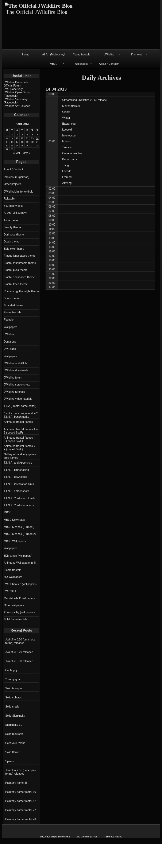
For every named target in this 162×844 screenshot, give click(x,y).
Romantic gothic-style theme (21, 291)
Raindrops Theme (113, 836)
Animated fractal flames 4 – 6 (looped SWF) (21, 439)
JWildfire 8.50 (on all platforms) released (20, 641)
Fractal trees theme (16, 284)
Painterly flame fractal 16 (20, 791)
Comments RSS (89, 836)
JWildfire (109, 54)
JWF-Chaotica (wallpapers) (20, 584)
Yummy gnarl (13, 679)
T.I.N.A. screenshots (16, 491)
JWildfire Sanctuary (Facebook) (16, 101)
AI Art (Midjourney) (53, 54)
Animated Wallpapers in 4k (20, 562)
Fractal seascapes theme (19, 277)
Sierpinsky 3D (13, 724)
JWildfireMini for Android (18, 191)
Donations (10, 341)
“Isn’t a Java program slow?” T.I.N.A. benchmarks (21, 415)
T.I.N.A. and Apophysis (18, 462)
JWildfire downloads (16, 370)
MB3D (53, 64)
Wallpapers (81, 64)
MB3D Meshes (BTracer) (19, 527)
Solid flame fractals (15, 619)
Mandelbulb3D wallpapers (19, 598)
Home (25, 54)
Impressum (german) (16, 177)
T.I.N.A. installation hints (19, 484)
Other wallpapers (14, 605)
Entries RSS (64, 836)
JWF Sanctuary (13, 89)
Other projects (12, 184)
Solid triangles (14, 688)
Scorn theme (11, 298)
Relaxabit (9, 198)
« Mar (16, 152)
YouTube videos (13, 205)
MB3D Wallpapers (15, 541)
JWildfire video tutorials (18, 398)
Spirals (9, 761)
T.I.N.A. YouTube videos (19, 505)
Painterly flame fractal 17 (20, 801)
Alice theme (11, 220)
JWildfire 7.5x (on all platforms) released (20, 772)
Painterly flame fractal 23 (20, 819)
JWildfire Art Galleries (17, 105)
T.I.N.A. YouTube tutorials (19, 498)
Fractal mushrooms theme (20, 262)
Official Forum (12, 85)
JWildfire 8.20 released (19, 652)
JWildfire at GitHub (15, 363)
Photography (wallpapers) (19, 612)
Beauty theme (12, 227)
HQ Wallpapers (13, 576)
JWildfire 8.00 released (19, 661)
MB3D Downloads (15, 519)
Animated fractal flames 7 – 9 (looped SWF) (21, 447)
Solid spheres (13, 697)
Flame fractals (81, 54)
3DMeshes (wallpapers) (18, 555)
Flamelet (136, 54)
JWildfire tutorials (14, 391)
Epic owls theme (14, 248)
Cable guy (11, 670)
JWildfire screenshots (17, 384)
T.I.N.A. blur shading (16, 469)
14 (37, 138)
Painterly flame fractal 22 (20, 810)
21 (37, 142)
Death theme (11, 241)
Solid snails (12, 706)
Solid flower (12, 752)
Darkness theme (14, 234)
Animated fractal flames (18, 421)
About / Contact (108, 64)
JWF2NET (10, 348)
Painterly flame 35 (16, 782)
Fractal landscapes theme (19, 255)
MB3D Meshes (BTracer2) (20, 534)
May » (26, 152)
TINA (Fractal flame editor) (20, 406)
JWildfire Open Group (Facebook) (17, 94)
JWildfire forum (13, 377)
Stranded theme (13, 305)
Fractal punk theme (15, 269)
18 (22, 142)
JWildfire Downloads (16, 82)
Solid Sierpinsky (15, 715)
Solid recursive (14, 733)
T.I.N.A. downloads (15, 476)
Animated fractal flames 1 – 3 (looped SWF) (21, 431)
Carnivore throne (15, 743)
